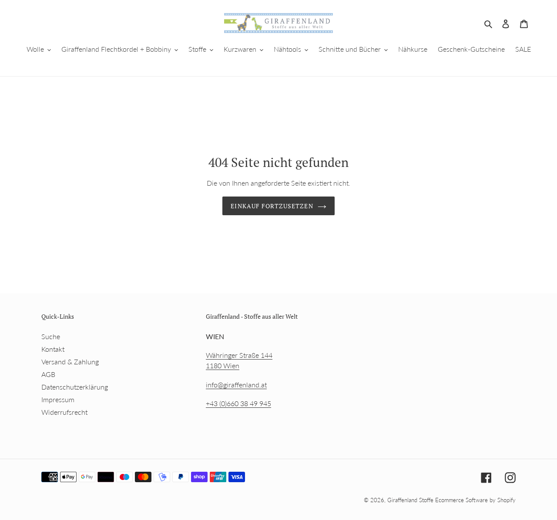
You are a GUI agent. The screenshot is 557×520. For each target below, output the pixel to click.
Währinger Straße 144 (239, 355)
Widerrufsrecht (64, 412)
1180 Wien (222, 365)
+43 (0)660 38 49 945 (238, 403)
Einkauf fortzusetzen (272, 206)
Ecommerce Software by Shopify (475, 500)
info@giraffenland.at (236, 384)
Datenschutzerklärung (74, 387)
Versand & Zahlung (70, 361)
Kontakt (52, 349)
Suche (50, 336)
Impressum (57, 399)
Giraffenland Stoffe (411, 500)
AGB (48, 374)
